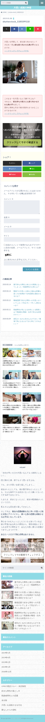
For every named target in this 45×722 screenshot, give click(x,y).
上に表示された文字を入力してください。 (21, 259)
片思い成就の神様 (22, 7)
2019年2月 (6, 662)
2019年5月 (6, 653)
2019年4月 (6, 657)
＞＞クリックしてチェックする (16, 51)
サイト (6, 236)
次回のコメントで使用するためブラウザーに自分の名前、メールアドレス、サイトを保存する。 (22, 247)
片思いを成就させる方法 (12, 705)
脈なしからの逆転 (9, 710)
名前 (7, 217)
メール (8, 226)
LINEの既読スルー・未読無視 (14, 686)
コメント (8, 199)
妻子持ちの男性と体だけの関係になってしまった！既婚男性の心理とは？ (27, 285)
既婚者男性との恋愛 (10, 695)
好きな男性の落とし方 (11, 691)
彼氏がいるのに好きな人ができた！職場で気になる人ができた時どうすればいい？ (27, 321)
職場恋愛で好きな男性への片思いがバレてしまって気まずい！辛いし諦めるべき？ (27, 302)
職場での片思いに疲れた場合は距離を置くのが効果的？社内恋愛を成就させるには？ (27, 293)
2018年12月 (6, 671)
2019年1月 (6, 667)
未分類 (4, 700)
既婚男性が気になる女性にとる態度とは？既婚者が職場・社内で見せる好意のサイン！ (27, 312)
